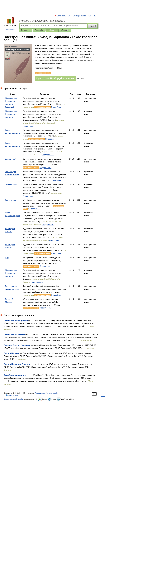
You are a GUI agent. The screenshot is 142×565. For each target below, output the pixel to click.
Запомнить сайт (63, 16)
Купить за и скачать (55, 78)
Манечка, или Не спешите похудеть (11, 114)
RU (94, 16)
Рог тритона (10, 200)
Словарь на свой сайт (82, 16)
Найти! (93, 26)
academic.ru (10, 29)
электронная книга (42, 107)
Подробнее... (57, 107)
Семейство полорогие (15, 375)
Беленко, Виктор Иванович (17, 345)
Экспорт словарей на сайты (13, 399)
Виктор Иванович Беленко (17, 364)
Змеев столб (11, 159)
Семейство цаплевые (14, 334)
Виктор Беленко (12, 353)
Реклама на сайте (52, 393)
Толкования (25, 30)
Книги (52, 30)
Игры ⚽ (64, 30)
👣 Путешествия (12, 395)
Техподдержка (40, 393)
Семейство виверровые (16, 320)
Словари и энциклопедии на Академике (42, 20)
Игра (7, 257)
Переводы (39, 30)
